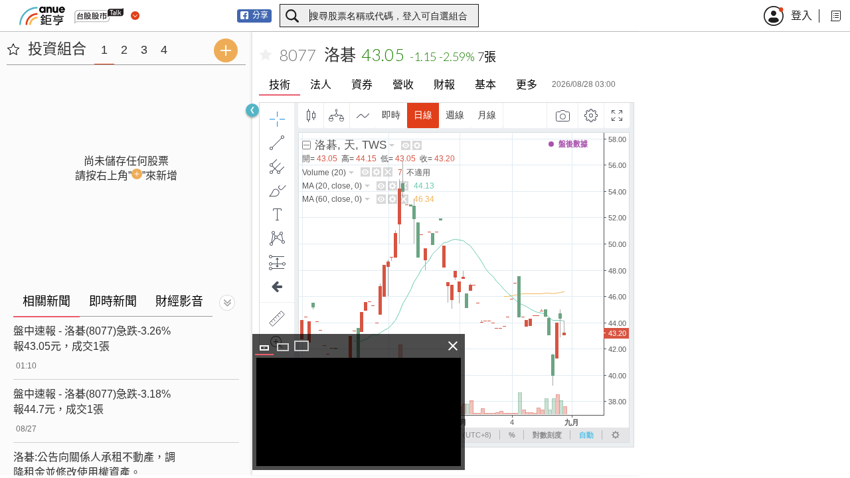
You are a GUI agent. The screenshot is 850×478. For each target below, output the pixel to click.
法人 (320, 84)
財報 (444, 84)
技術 (279, 84)
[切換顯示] (227, 303)
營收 (403, 84)
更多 (526, 84)
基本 (485, 84)
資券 (362, 84)
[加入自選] (265, 55)
